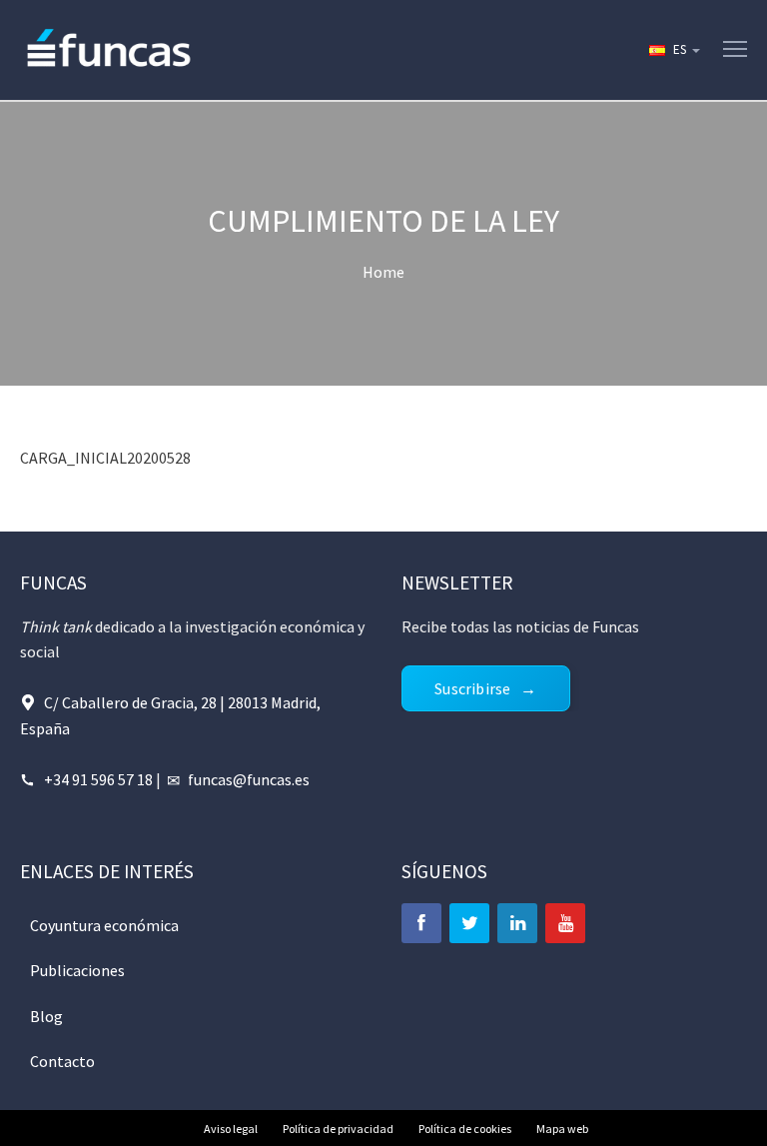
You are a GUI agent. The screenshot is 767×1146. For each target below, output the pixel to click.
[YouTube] (565, 923)
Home (383, 272)
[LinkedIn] (517, 923)
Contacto (62, 1061)
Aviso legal (231, 1128)
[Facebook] (421, 923)
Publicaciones (77, 970)
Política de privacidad (338, 1128)
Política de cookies (464, 1128)
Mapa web (562, 1128)
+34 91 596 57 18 (98, 779)
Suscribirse (472, 688)
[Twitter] (469, 923)
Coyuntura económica (104, 925)
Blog (46, 1016)
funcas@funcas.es (249, 779)
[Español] (673, 50)
